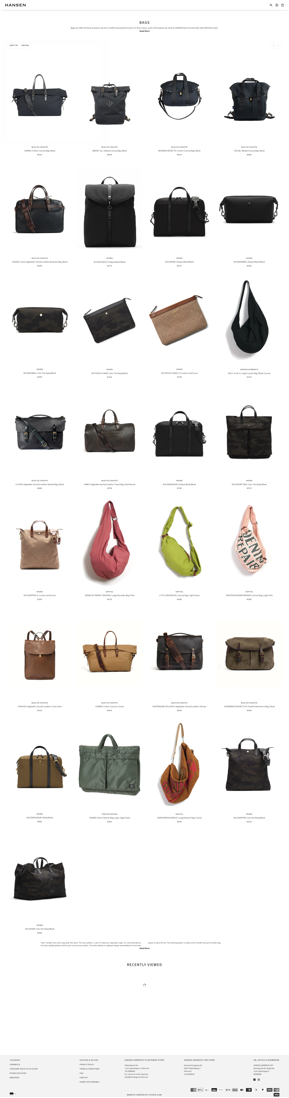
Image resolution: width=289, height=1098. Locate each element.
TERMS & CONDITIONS (90, 1069)
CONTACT (84, 1077)
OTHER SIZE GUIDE (18, 1073)
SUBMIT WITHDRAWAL (90, 1082)
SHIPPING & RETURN (89, 1060)
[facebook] (254, 1079)
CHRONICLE (15, 1064)
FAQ (81, 1073)
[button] (273, 45)
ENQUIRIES (14, 1077)
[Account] (276, 5)
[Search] (271, 5)
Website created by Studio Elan (144, 1094)
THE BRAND (15, 1060)
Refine (25, 45)
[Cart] (282, 5)
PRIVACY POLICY (87, 1064)
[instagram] (258, 1079)
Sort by (14, 45)
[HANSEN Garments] (15, 5)
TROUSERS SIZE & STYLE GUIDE (24, 1069)
